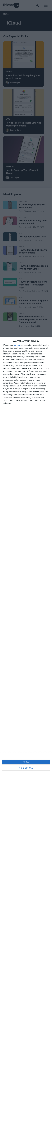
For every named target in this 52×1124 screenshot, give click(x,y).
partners (17, 345)
